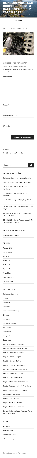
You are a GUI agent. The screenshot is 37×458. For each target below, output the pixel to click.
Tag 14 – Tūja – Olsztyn (11, 398)
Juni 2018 (6, 260)
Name (6, 105)
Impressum (7, 332)
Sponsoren (7, 340)
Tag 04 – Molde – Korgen (12, 357)
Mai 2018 (6, 265)
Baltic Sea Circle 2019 (10, 294)
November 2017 (9, 277)
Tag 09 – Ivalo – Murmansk (12, 378)
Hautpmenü (7, 328)
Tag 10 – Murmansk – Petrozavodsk (15, 382)
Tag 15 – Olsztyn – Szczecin (12, 403)
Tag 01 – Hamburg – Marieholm (14, 344)
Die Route (6, 319)
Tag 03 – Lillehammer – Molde (13, 353)
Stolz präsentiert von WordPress (14, 453)
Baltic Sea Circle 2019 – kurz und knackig (17, 178)
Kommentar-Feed (9, 435)
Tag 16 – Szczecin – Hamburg (13, 407)
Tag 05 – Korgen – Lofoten (12, 361)
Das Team (6, 307)
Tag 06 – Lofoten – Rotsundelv (14, 365)
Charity (17, 235)
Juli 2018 (6, 256)
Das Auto (6, 302)
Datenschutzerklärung (11, 311)
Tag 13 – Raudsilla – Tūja (11, 394)
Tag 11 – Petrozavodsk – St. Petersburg (17, 386)
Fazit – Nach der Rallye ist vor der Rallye (17, 182)
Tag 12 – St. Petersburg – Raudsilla (15, 390)
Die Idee (6, 315)
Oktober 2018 (8, 252)
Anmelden (6, 426)
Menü (20, 20)
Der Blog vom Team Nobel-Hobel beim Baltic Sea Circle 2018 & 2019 (18, 8)
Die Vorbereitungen (10, 323)
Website (6, 126)
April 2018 (6, 269)
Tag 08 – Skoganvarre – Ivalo (13, 373)
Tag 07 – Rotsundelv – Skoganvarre (15, 369)
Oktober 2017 (8, 281)
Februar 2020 (8, 248)
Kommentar (8, 77)
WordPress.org (8, 439)
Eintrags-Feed (8, 430)
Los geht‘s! (7, 336)
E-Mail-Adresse (10, 115)
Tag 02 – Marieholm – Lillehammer (15, 348)
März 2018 (7, 273)
